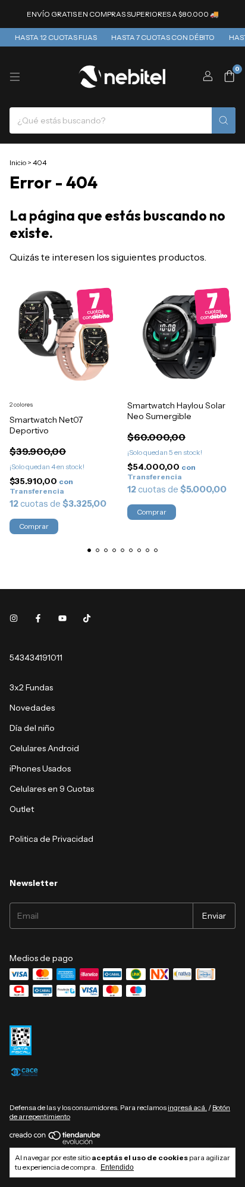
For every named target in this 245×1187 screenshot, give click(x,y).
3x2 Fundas (31, 687)
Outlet (22, 809)
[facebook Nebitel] (38, 618)
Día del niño (32, 728)
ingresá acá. (187, 1107)
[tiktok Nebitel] (87, 618)
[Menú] (15, 77)
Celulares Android (44, 748)
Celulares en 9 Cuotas (52, 788)
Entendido (117, 1167)
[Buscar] (223, 120)
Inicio (18, 162)
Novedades (32, 707)
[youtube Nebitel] (62, 618)
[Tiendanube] (56, 1142)
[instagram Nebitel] (14, 618)
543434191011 (36, 657)
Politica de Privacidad (51, 838)
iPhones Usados (40, 768)
